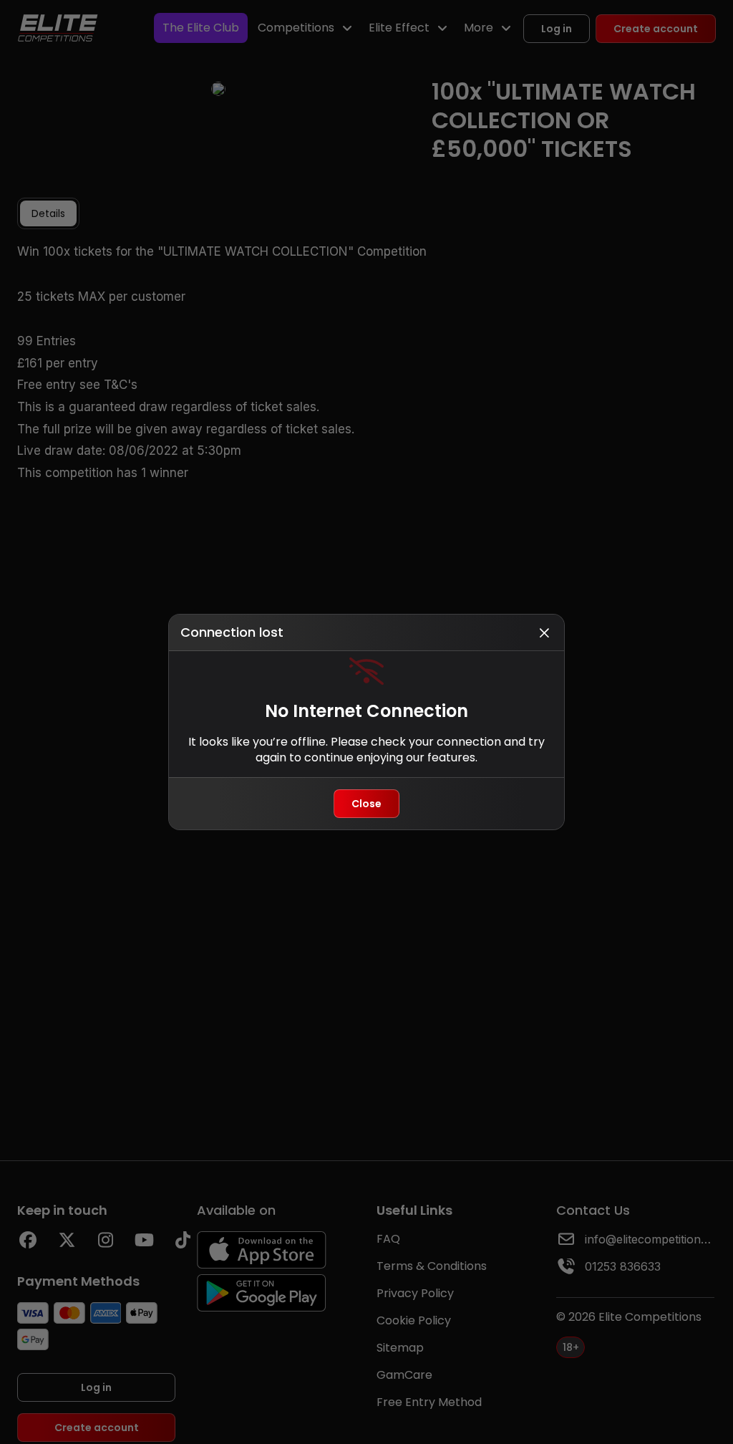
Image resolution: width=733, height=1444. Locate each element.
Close (366, 803)
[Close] (544, 632)
